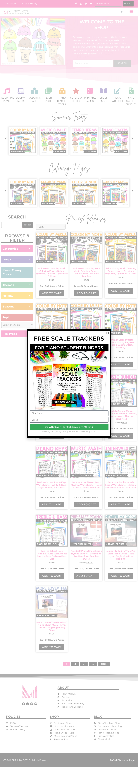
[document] (69, 383)
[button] (107, 333)
